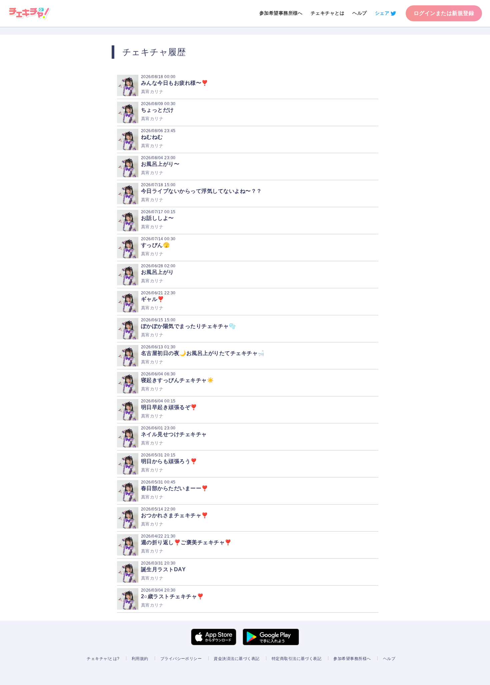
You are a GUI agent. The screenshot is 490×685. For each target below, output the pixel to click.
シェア (382, 13)
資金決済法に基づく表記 (236, 658)
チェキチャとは (327, 13)
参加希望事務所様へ (281, 13)
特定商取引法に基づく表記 (297, 658)
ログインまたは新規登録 (444, 13)
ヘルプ (359, 13)
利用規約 (140, 658)
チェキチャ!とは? (103, 658)
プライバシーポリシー (181, 658)
